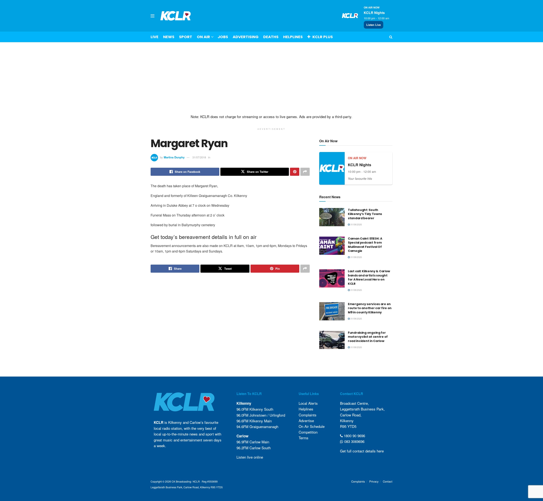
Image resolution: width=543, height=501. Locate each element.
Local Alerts (308, 403)
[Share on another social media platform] (305, 172)
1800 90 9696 (354, 435)
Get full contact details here (362, 451)
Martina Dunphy (174, 157)
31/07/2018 (199, 157)
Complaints (307, 414)
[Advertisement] (271, 78)
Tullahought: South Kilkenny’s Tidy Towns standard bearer (365, 214)
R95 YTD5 (348, 426)
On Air (203, 36)
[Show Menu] (152, 15)
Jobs (223, 36)
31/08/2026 (356, 224)
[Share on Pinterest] (294, 172)
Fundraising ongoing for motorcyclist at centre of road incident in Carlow (368, 337)
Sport (185, 36)
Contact (387, 481)
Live (154, 36)
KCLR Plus (322, 36)
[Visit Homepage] (175, 16)
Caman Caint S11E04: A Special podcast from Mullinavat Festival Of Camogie (365, 244)
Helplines (293, 36)
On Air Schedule (312, 426)
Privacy (374, 481)
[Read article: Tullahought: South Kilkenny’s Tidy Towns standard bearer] (332, 217)
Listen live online (250, 457)
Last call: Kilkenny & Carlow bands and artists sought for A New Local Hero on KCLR (369, 277)
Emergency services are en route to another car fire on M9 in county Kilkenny (370, 308)
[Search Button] (390, 37)
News (168, 36)
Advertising (246, 36)
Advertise (306, 420)
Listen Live (373, 25)
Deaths (270, 36)
